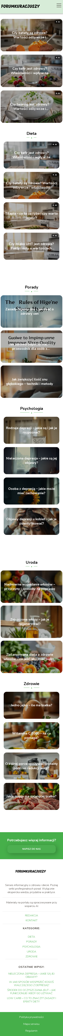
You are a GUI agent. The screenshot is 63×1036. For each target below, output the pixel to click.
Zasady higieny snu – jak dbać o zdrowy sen (29, 311)
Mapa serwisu (31, 1024)
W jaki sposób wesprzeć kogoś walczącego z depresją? (31, 983)
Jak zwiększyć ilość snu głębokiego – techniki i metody (29, 381)
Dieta (31, 133)
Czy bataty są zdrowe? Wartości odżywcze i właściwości (29, 35)
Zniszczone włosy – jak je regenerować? (29, 621)
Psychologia (31, 408)
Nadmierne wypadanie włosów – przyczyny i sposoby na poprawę (29, 586)
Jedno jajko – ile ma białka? (31, 705)
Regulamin (31, 1031)
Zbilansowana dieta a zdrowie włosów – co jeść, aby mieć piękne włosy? (30, 656)
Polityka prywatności (31, 1017)
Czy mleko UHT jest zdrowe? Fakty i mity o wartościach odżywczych (31, 246)
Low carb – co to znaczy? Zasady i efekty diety (31, 999)
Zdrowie (31, 683)
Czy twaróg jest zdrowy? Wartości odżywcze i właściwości (29, 106)
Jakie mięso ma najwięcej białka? (31, 796)
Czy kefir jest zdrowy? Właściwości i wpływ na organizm (29, 70)
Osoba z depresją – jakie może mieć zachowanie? (31, 491)
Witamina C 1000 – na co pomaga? (31, 735)
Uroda (31, 562)
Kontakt (31, 920)
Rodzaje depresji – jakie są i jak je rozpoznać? (31, 430)
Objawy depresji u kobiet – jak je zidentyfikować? (31, 521)
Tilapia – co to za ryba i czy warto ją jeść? (31, 215)
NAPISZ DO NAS (31, 849)
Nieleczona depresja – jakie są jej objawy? (31, 460)
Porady (31, 287)
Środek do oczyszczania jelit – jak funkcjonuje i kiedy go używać (31, 991)
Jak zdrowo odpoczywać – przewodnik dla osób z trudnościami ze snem (29, 346)
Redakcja (31, 915)
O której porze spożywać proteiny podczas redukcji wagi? (31, 766)
